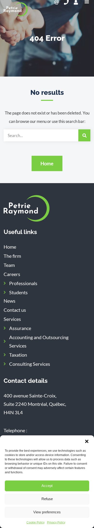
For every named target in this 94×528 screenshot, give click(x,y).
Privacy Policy (56, 522)
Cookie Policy (36, 522)
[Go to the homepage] (16, 9)
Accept (47, 486)
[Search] (84, 135)
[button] (86, 441)
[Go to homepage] (27, 208)
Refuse (47, 499)
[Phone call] (66, 2)
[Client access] (76, 2)
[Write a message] (56, 2)
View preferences (47, 512)
